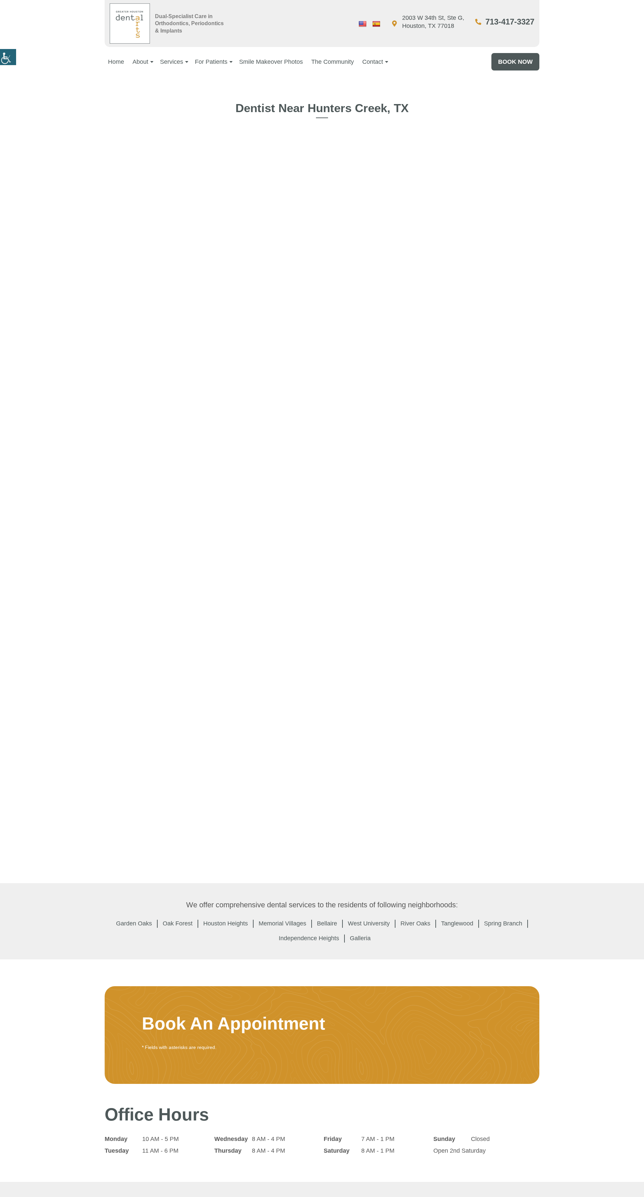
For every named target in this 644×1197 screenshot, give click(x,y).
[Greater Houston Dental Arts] (130, 23)
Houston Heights (225, 923)
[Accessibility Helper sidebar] (8, 57)
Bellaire (327, 923)
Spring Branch (503, 923)
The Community (332, 61)
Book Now (515, 61)
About (140, 61)
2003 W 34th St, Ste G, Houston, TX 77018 (433, 21)
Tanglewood (457, 923)
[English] (363, 24)
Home (116, 61)
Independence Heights (309, 938)
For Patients (211, 61)
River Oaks (415, 923)
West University (369, 923)
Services (171, 61)
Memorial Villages (282, 923)
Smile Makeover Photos (271, 61)
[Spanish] (376, 24)
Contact (372, 61)
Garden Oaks (134, 923)
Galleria (360, 938)
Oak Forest (178, 923)
